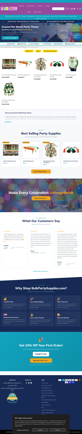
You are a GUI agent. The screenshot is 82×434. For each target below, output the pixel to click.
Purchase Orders (72, 16)
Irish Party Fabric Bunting (9, 75)
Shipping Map (31, 16)
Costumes (21, 6)
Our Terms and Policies (47, 393)
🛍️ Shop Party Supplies (10, 38)
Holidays (47, 6)
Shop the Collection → (41, 198)
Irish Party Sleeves (71, 75)
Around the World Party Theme (19, 47)
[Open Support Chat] (77, 8)
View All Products (45, 405)
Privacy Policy (19, 425)
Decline (57, 430)
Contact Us (18, 16)
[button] (29, 51)
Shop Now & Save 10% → (41, 360)
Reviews (11, 16)
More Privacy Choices (46, 385)
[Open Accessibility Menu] (74, 8)
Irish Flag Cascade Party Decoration (8, 101)
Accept (40, 430)
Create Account (45, 16)
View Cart (38, 16)
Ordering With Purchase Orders (47, 413)
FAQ (42, 407)
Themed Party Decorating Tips (48, 400)
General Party (31, 6)
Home (7, 16)
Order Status (54, 16)
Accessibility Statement (47, 390)
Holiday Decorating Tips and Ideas (48, 396)
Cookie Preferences (46, 388)
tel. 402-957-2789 (12, 385)
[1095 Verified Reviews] (12, 403)
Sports (29, 12)
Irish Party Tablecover (24, 75)
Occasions (40, 6)
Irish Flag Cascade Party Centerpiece (40, 75)
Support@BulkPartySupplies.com (12, 383)
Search (68, 8)
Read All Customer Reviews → (41, 271)
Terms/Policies (63, 16)
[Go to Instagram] (29, 383)
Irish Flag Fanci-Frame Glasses (56, 75)
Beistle (3, 73)
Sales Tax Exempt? (41, 18)
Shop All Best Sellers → (41, 171)
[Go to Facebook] (26, 383)
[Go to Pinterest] (31, 383)
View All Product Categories (48, 410)
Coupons (23, 16)
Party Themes (37, 12)
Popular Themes (7, 47)
